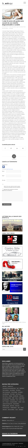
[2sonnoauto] (12, 14)
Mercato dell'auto (16, 403)
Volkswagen (21, 409)
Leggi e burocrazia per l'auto (20, 26)
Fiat (23, 399)
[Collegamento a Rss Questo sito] (23, 446)
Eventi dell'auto (12, 399)
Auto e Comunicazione (6, 392)
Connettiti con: (5, 164)
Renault (22, 407)
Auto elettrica (20, 392)
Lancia (23, 401)
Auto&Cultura (22, 388)
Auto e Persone (18, 394)
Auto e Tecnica (5, 395)
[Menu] (24, 2)
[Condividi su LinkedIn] (17, 148)
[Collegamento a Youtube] (21, 446)
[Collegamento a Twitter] (19, 446)
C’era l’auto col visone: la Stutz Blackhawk (16, 423)
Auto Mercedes (15, 395)
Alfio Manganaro (5, 322)
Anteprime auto (10, 386)
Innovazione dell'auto (13, 401)
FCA (17, 399)
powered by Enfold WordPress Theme (8, 444)
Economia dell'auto (6, 399)
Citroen (16, 397)
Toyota (16, 409)
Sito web (3, 180)
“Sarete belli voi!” (10, 420)
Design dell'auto (21, 397)
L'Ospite (19, 401)
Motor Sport (17, 405)
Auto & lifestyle (12, 390)
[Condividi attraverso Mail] (23, 148)
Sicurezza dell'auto (5, 28)
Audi (17, 388)
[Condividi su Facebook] (5, 148)
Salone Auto (5, 409)
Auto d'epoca (18, 390)
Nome (3, 171)
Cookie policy (21, 443)
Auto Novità (21, 395)
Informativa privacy (15, 443)
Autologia (11, 28)
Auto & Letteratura (6, 390)
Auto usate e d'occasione (7, 397)
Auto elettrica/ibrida (13, 26)
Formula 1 (7, 401)
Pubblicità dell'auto (14, 407)
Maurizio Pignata (12, 322)
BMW (13, 397)
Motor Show (12, 405)
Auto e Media (12, 394)
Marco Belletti (19, 322)
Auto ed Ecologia (14, 392)
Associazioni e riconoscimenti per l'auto (9, 388)
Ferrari (20, 399)
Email (3, 175)
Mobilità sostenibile (6, 405)
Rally (19, 407)
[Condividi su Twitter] (11, 148)
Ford (3, 401)
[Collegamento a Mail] (25, 446)
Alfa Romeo (5, 386)
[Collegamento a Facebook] (17, 446)
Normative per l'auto (6, 407)
